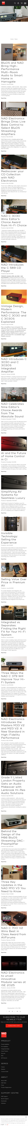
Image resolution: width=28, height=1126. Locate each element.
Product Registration (6, 1087)
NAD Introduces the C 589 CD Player (12, 268)
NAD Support (4, 1096)
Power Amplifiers (5, 1044)
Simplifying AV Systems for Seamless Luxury (13, 495)
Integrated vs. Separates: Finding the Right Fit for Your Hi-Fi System (13, 628)
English (2, 1124)
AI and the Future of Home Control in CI (13, 456)
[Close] (26, 1117)
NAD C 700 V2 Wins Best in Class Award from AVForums (13, 933)
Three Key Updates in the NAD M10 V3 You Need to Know (13, 886)
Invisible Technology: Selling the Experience (9, 538)
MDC (2, 1055)
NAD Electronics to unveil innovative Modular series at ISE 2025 (13, 979)
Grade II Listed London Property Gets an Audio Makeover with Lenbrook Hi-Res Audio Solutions (13, 785)
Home (11, 39)
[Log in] (17, 3)
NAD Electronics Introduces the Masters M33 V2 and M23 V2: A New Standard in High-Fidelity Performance (13, 728)
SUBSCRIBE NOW (14, 1025)
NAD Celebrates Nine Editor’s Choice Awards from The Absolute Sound (12, 410)
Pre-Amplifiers (4, 1046)
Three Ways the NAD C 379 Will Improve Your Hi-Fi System (13, 677)
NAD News (3, 1082)
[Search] (14, 3)
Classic (3, 1067)
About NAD (4, 1080)
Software (3, 1103)
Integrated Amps (5, 1048)
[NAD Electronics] (3, 3)
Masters (3, 1069)
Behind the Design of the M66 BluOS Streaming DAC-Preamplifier (13, 837)
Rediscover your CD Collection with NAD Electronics (12, 176)
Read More (3, 98)
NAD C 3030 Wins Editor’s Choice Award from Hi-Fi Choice (14, 220)
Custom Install (4, 1071)
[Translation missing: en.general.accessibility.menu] (25, 3)
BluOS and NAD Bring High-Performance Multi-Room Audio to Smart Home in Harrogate (12, 72)
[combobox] (3, 1124)
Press (2, 1085)
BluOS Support (5, 1098)
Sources (3, 1053)
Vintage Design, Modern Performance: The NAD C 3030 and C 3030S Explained (13, 314)
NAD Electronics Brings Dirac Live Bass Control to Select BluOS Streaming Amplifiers (13, 126)
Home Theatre (4, 1051)
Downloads (4, 1101)
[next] (20, 1011)
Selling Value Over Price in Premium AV (14, 582)
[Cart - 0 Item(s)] (21, 3)
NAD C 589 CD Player (15, 280)
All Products (4, 1058)
